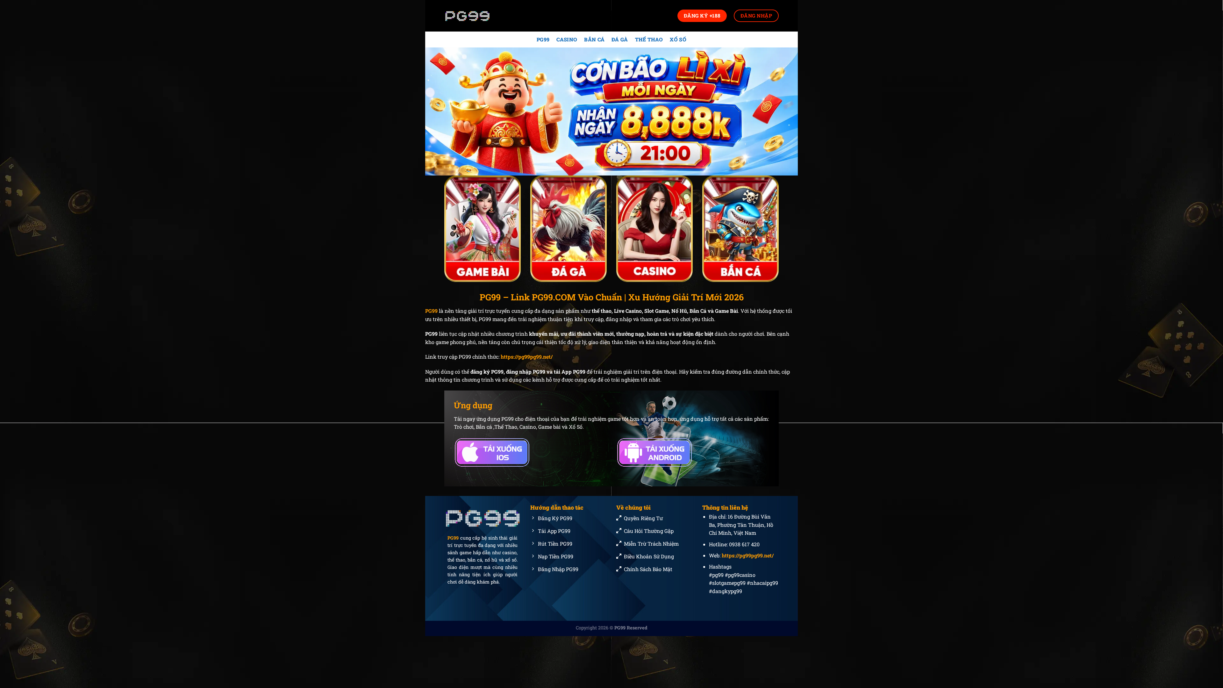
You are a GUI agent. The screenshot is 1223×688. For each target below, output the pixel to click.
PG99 (543, 39)
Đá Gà (620, 39)
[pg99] (476, 15)
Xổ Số (678, 39)
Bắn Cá (594, 39)
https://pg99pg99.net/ (527, 356)
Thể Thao (649, 39)
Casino (566, 39)
